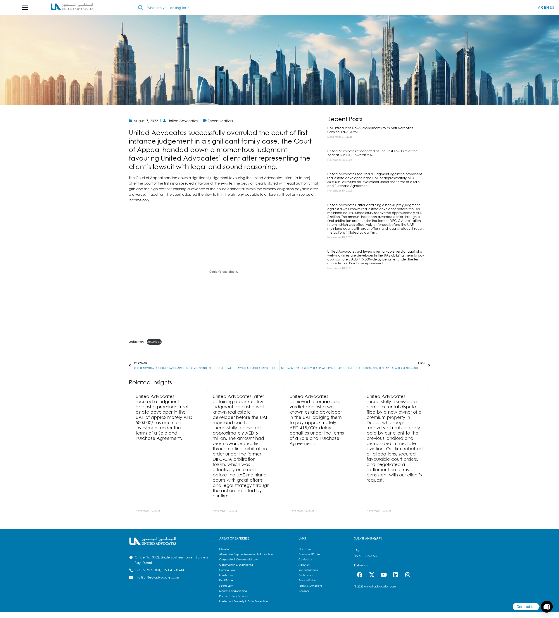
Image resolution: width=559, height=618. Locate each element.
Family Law (226, 575)
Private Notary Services (233, 596)
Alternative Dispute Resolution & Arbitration (246, 554)
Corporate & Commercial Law (238, 559)
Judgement (137, 342)
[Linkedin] (395, 574)
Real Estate (226, 580)
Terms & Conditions (310, 585)
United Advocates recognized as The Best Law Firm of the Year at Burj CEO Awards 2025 (372, 153)
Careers (303, 591)
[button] (25, 7)
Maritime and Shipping (233, 591)
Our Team (304, 549)
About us (304, 565)
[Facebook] (359, 574)
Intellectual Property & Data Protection (243, 601)
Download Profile (309, 554)
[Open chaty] (547, 607)
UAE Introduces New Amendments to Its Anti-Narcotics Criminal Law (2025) (370, 130)
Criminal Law (227, 570)
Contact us (305, 559)
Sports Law (226, 585)
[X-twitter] (371, 574)
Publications (305, 575)
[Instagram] (407, 574)
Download (154, 342)
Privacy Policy (307, 580)
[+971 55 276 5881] (357, 550)
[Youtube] (383, 574)
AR (540, 7)
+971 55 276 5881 (367, 556)
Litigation (224, 549)
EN (546, 7)
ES (552, 7)
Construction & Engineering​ (236, 565)
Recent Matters (308, 570)
